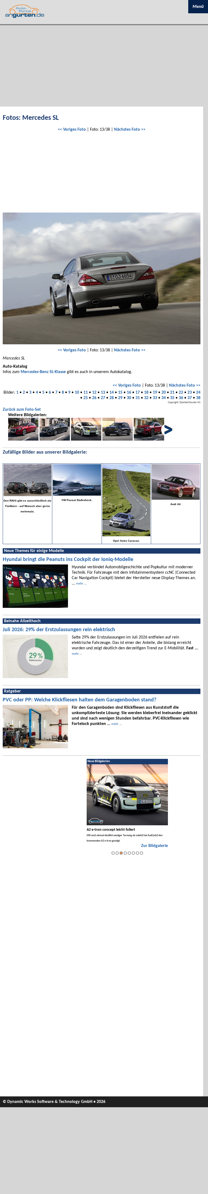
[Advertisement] (104, 66)
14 (111, 392)
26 (94, 398)
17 (137, 392)
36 (181, 398)
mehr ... (81, 583)
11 (85, 392)
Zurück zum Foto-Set (22, 409)
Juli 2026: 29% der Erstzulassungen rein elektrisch (59, 630)
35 (172, 398)
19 (155, 392)
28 (111, 398)
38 (198, 398)
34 (163, 398)
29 (120, 398)
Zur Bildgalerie (154, 846)
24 (198, 392)
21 (172, 392)
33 (155, 398)
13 (103, 392)
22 (181, 392)
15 (120, 392)
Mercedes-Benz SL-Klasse (43, 372)
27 (103, 398)
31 (137, 398)
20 (163, 392)
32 (146, 398)
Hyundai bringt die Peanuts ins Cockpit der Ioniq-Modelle (68, 559)
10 (77, 392)
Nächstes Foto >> (129, 129)
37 (189, 398)
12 (94, 392)
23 (189, 392)
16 (129, 392)
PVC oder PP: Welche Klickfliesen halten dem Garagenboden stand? (79, 700)
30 (129, 398)
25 (85, 398)
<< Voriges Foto (72, 129)
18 (146, 392)
